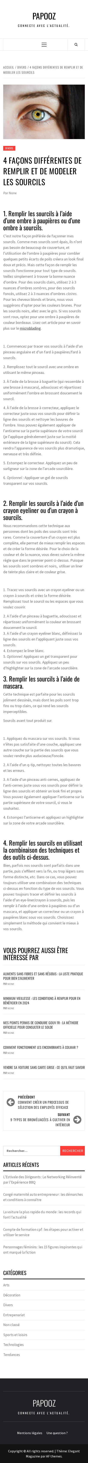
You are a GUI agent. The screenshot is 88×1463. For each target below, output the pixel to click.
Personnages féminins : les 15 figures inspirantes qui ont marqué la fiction (42, 1250)
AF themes (54, 1456)
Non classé (11, 1324)
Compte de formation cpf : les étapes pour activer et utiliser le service (43, 1232)
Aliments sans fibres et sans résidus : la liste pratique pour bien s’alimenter (43, 976)
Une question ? (57, 1433)
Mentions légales (29, 1433)
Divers (9, 148)
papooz (44, 16)
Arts (6, 1285)
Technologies (13, 1344)
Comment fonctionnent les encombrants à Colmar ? (40, 1047)
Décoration (11, 1295)
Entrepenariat (14, 1315)
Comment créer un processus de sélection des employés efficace (43, 1102)
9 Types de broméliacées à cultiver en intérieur (40, 1119)
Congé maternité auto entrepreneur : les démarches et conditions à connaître (43, 1197)
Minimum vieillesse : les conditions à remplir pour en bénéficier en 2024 (41, 1000)
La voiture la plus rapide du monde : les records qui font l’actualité (42, 1215)
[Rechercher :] (31, 1151)
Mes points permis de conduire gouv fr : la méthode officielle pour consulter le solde (40, 1025)
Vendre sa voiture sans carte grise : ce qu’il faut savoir (44, 1067)
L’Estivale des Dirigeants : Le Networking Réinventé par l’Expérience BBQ (42, 1180)
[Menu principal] (44, 44)
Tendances (11, 1354)
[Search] (76, 44)
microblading (30, 328)
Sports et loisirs (15, 1334)
